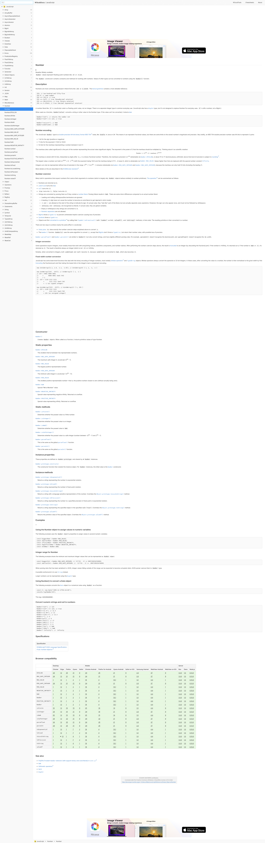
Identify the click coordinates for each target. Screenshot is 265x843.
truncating (39, 263)
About (260, 2)
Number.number (10, 149)
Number (50, 841)
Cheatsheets (249, 2)
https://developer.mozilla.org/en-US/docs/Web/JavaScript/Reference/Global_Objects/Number (149, 782)
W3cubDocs (40, 2)
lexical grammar (97, 89)
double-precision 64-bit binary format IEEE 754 (75, 134)
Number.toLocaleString (12, 168)
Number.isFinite (10, 116)
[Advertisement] (98, 22)
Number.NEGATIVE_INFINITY (14, 145)
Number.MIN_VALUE (11, 139)
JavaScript (40, 841)
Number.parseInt (10, 155)
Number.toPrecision (11, 172)
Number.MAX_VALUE (11, 132)
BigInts (41, 214)
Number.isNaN (9, 122)
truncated (173, 245)
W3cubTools (237, 2)
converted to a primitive (58, 220)
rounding (215, 157)
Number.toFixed (10, 165)
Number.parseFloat (11, 152)
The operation (151, 178)
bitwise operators (117, 260)
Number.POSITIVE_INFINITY (14, 158)
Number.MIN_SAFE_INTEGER (14, 135)
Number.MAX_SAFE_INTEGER (14, 129)
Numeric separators (48, 211)
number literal (83, 194)
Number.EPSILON (11, 112)
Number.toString (10, 175)
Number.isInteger (10, 119)
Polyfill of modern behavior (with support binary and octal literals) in (67, 760)
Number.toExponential (12, 162)
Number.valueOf (10, 178)
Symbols (41, 217)
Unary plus (42, 229)
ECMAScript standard (70, 169)
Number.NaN (9, 142)
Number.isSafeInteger (12, 125)
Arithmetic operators (45, 766)
